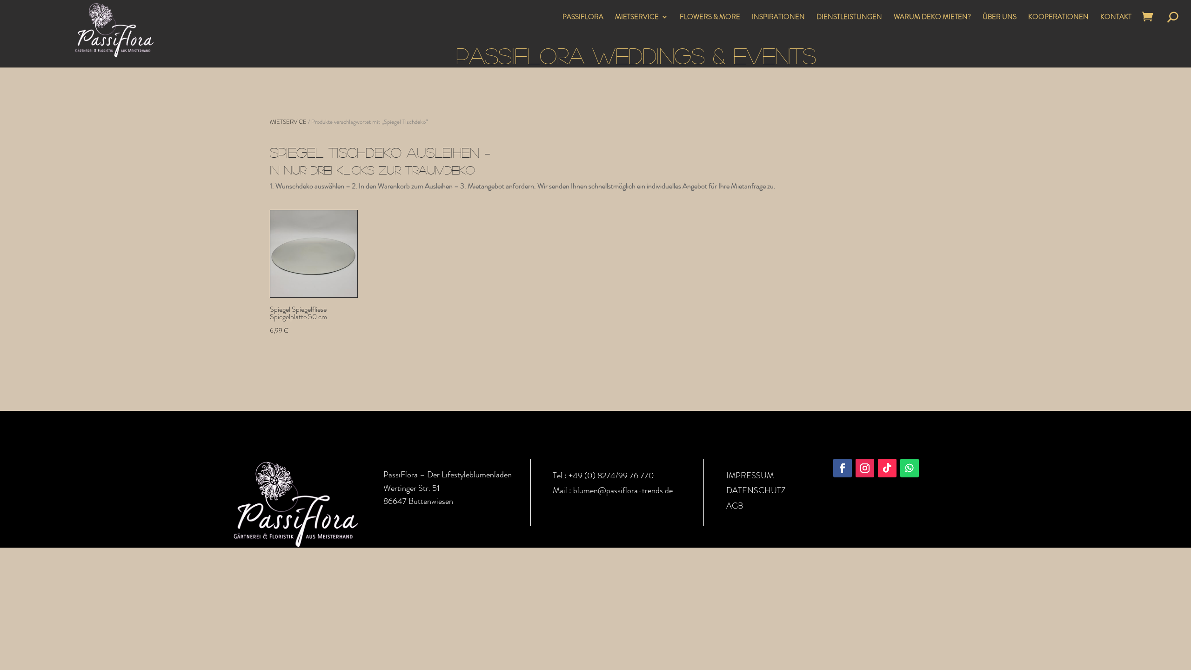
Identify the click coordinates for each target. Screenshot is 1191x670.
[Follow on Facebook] (842, 468)
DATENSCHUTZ (756, 490)
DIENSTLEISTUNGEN (849, 17)
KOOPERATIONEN (1058, 17)
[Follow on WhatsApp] (909, 468)
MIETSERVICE (637, 17)
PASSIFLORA (582, 17)
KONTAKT (1115, 17)
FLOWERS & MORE (710, 17)
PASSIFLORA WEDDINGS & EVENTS (636, 55)
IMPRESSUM (750, 475)
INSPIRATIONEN (778, 17)
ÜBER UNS (1000, 17)
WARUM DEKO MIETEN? (932, 17)
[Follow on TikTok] (887, 468)
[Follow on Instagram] (865, 468)
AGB (734, 506)
